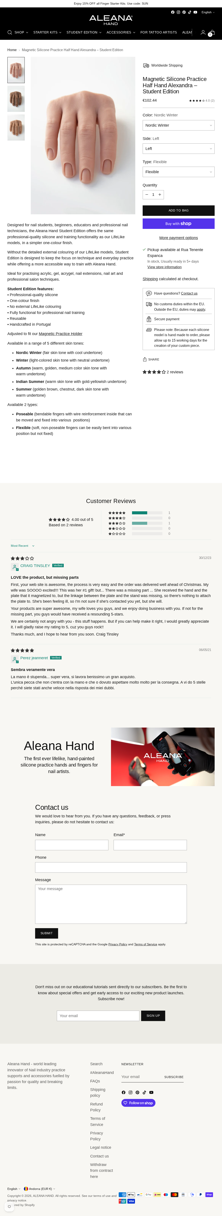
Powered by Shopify (21, 1205)
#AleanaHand (102, 1072)
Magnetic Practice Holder (60, 334)
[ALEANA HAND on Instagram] (178, 12)
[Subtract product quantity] (147, 194)
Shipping (150, 279)
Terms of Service (145, 944)
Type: (155, 162)
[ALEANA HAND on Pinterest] (184, 12)
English (207, 12)
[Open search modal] (9, 32)
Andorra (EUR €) (40, 1189)
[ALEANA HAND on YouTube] (195, 12)
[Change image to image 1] (16, 70)
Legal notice (100, 1147)
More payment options (178, 238)
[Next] (195, 32)
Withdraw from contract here (101, 1170)
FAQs (95, 1081)
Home (12, 50)
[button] (155, 372)
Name (40, 835)
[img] (22, 558)
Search (96, 1064)
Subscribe (174, 1077)
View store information (164, 267)
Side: (151, 138)
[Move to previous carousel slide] (201, 468)
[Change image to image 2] (16, 99)
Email (119, 835)
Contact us (189, 293)
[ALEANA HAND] (111, 20)
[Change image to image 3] (16, 127)
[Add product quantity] (160, 194)
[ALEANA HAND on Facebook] (173, 12)
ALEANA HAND (43, 1196)
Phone (40, 857)
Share (153, 359)
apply (201, 309)
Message (43, 880)
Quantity (150, 185)
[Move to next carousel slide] (211, 468)
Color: (160, 115)
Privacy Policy (117, 944)
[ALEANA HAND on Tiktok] (190, 12)
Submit (47, 933)
